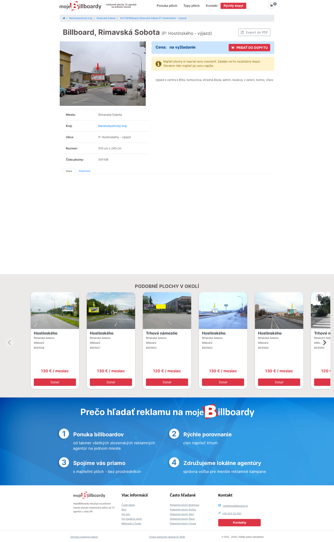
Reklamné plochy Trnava (183, 523)
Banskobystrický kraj (112, 126)
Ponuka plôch (167, 5)
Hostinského (45, 333)
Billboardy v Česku (131, 523)
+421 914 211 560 (231, 513)
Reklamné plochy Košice (183, 509)
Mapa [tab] (69, 171)
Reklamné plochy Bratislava (184, 505)
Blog (124, 509)
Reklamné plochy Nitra (182, 514)
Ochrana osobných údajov (84, 537)
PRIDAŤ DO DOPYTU (252, 48)
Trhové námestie (161, 333)
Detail (55, 382)
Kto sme (126, 514)
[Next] (324, 342)
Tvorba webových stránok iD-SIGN (167, 537)
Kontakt (211, 5)
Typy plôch (191, 5)
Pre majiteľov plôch (132, 519)
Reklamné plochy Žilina (182, 519)
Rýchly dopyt (233, 5)
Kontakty (239, 522)
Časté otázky (128, 505)
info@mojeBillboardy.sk (235, 506)
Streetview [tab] (84, 171)
